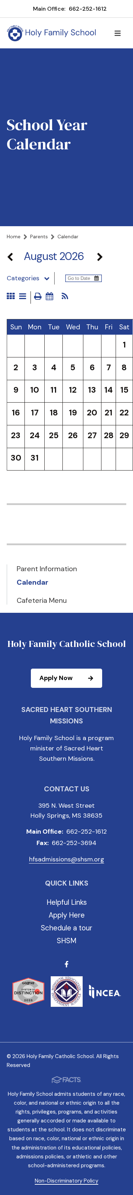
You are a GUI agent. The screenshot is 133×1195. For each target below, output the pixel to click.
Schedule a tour (66, 928)
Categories (23, 278)
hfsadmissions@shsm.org (66, 859)
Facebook (66, 965)
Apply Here (67, 915)
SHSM (67, 940)
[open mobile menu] (117, 33)
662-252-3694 (74, 843)
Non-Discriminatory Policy (66, 1180)
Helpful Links (66, 902)
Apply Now (56, 678)
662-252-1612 (88, 8)
